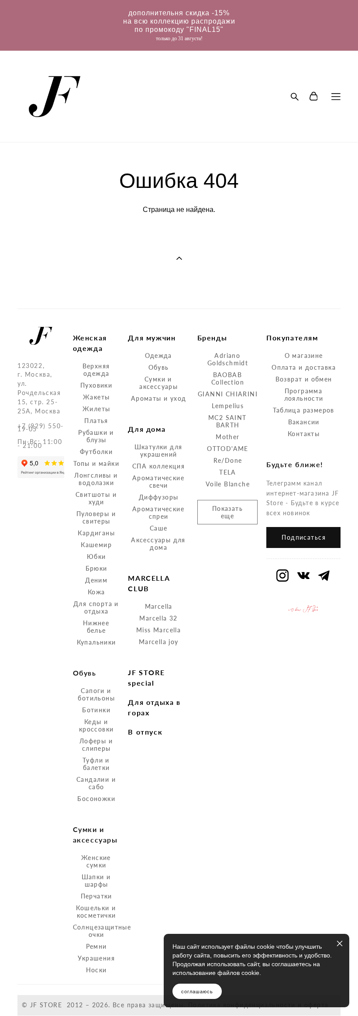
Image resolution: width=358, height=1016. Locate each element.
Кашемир (96, 544)
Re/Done (227, 460)
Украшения (96, 958)
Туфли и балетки (96, 763)
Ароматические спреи (158, 512)
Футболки (96, 451)
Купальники (96, 642)
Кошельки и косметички (96, 911)
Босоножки (96, 798)
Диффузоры (159, 497)
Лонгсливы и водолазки (95, 479)
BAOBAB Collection (227, 378)
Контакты (304, 433)
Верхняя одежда (96, 369)
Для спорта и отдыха (96, 607)
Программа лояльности (304, 394)
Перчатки (96, 896)
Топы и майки (96, 463)
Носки (96, 970)
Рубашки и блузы (96, 436)
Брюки (96, 568)
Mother (227, 436)
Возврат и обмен (303, 379)
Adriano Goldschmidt (227, 359)
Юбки (96, 556)
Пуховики (96, 385)
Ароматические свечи (158, 481)
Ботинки (96, 710)
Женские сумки (96, 861)
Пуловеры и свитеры (96, 517)
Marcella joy (159, 641)
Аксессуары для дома (158, 543)
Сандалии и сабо (96, 783)
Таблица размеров (303, 410)
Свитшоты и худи (96, 498)
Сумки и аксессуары (158, 382)
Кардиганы (96, 533)
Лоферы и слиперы (96, 744)
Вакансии (304, 422)
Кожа (96, 592)
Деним (96, 580)
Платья (96, 420)
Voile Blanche (228, 484)
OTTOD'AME (227, 448)
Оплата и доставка (304, 367)
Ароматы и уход (158, 398)
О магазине (304, 355)
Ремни (96, 946)
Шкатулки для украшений (158, 450)
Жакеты (96, 397)
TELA (227, 472)
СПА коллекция (158, 466)
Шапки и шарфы (96, 880)
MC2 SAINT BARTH (227, 421)
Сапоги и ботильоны (96, 694)
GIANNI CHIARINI (228, 394)
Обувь (158, 367)
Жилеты (96, 409)
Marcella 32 (158, 618)
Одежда (158, 355)
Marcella (158, 606)
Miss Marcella (158, 630)
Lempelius (228, 405)
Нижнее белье (96, 626)
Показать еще (227, 512)
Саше (159, 528)
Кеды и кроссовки (96, 725)
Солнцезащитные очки (102, 930)
